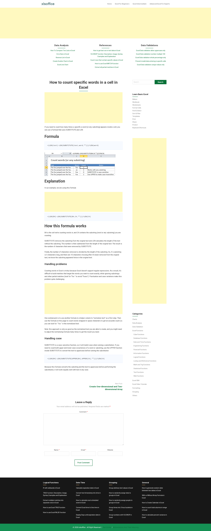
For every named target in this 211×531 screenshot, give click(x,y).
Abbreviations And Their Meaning (125, 527)
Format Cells (136, 108)
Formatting (136, 388)
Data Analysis (137, 323)
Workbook (135, 102)
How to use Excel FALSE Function (54, 512)
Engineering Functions (141, 346)
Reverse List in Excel (63, 57)
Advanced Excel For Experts (160, 4)
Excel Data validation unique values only (150, 65)
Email (83, 450)
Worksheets (136, 105)
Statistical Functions (140, 368)
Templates (136, 116)
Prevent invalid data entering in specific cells (151, 61)
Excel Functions (137, 330)
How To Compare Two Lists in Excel (63, 50)
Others (134, 395)
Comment (83, 412)
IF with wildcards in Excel (51, 488)
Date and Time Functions (142, 342)
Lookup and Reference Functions (145, 361)
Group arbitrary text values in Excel (121, 488)
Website (110, 450)
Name (57, 450)
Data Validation (137, 327)
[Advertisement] (105, 23)
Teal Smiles (106, 527)
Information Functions (141, 353)
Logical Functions (139, 357)
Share (134, 122)
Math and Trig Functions (142, 365)
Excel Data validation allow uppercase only (150, 50)
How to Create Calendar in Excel (153, 503)
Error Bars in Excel (63, 54)
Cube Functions (139, 334)
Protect (135, 125)
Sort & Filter (136, 113)
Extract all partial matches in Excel (106, 67)
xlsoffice (82, 527)
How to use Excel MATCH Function (106, 63)
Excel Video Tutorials (139, 384)
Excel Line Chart (62, 65)
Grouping (135, 392)
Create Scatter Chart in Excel (63, 61)
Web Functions (139, 376)
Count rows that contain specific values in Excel (106, 60)
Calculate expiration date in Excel (87, 488)
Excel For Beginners (122, 4)
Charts (134, 319)
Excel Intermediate (139, 4)
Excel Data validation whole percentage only (151, 57)
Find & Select (136, 111)
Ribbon (134, 99)
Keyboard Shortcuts (139, 128)
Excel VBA (135, 380)
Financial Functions (140, 349)
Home (109, 4)
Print (134, 119)
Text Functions (139, 372)
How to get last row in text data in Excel (106, 50)
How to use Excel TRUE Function (54, 507)
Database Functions (140, 338)
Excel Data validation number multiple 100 (150, 54)
